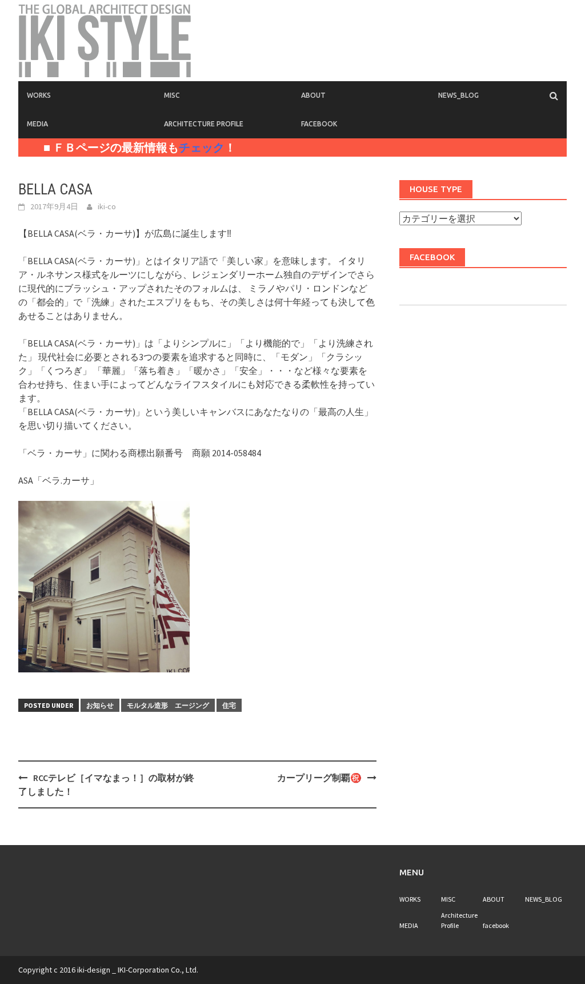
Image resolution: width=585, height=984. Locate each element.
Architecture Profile (203, 124)
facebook (319, 124)
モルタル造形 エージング (168, 705)
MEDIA (37, 124)
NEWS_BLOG (458, 95)
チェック (202, 147)
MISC (172, 95)
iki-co (107, 206)
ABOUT (313, 95)
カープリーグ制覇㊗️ (319, 777)
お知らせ (100, 705)
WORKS (39, 95)
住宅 (229, 705)
